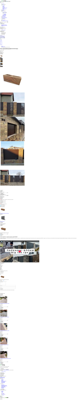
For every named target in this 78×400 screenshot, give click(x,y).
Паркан (3, 10)
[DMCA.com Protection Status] (6, 397)
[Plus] (7, 192)
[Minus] (0, 192)
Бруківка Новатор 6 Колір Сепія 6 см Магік (4, 303)
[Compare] (2, 295)
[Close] (0, 2)
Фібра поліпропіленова (4, 17)
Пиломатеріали (3, 382)
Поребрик (4, 5)
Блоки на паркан (3, 46)
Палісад (3, 6)
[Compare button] (1, 225)
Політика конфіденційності (4, 25)
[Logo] (3, 1)
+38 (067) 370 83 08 (3, 371)
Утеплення (3, 18)
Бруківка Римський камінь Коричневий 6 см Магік (5, 358)
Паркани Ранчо (4, 15)
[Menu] (0, 1)
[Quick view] (0, 295)
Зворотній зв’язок (3, 386)
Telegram (3, 393)
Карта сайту (2, 387)
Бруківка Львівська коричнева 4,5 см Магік (4, 330)
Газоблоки (3, 9)
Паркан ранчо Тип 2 (2, 221)
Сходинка (4, 7)
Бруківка (2, 379)
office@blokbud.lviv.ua (2, 377)
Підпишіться (7, 369)
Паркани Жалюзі (3, 381)
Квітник (3, 8)
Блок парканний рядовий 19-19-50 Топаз (4, 213)
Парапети (5, 14)
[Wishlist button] (0, 225)
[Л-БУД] (2, 365)
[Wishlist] (1, 295)
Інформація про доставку (4, 385)
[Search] (0, 37)
